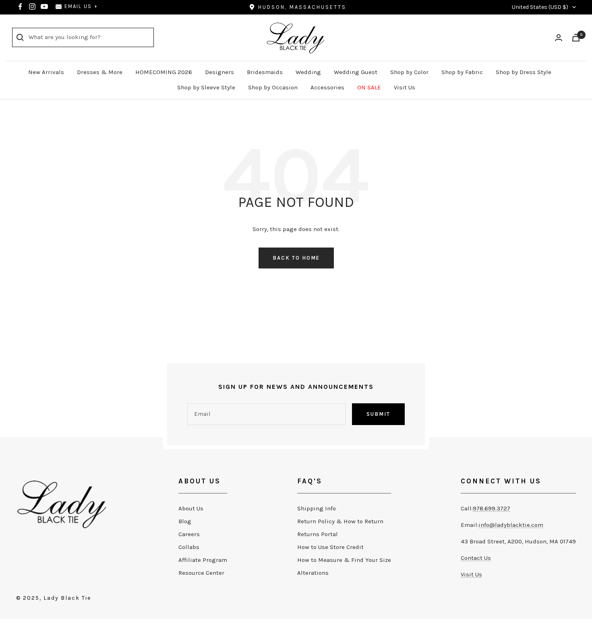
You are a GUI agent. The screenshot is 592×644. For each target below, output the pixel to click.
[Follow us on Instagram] (32, 6)
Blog (184, 521)
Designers (219, 72)
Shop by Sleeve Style (206, 87)
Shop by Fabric (462, 72)
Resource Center (201, 572)
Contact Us (476, 557)
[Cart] (576, 37)
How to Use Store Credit (330, 547)
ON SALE (369, 87)
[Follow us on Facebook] (20, 6)
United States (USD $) (540, 7)
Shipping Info (316, 508)
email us (78, 6)
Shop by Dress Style (523, 72)
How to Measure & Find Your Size (344, 560)
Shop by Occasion (273, 87)
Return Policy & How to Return (340, 521)
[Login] (558, 37)
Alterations (313, 572)
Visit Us (404, 87)
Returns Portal (317, 534)
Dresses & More (99, 72)
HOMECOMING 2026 (163, 72)
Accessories (327, 87)
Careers (189, 534)
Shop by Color (409, 72)
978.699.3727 (491, 508)
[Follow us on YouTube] (44, 6)
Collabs (188, 547)
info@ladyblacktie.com (510, 524)
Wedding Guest (355, 72)
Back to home (296, 258)
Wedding (308, 72)
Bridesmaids (265, 72)
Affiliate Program (202, 560)
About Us (190, 508)
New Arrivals (46, 72)
